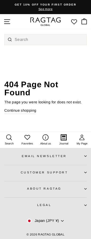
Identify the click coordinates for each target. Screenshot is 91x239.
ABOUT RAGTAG (44, 188)
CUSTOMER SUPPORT (44, 172)
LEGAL (44, 204)
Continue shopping (20, 110)
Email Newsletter (44, 156)
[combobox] (45, 39)
